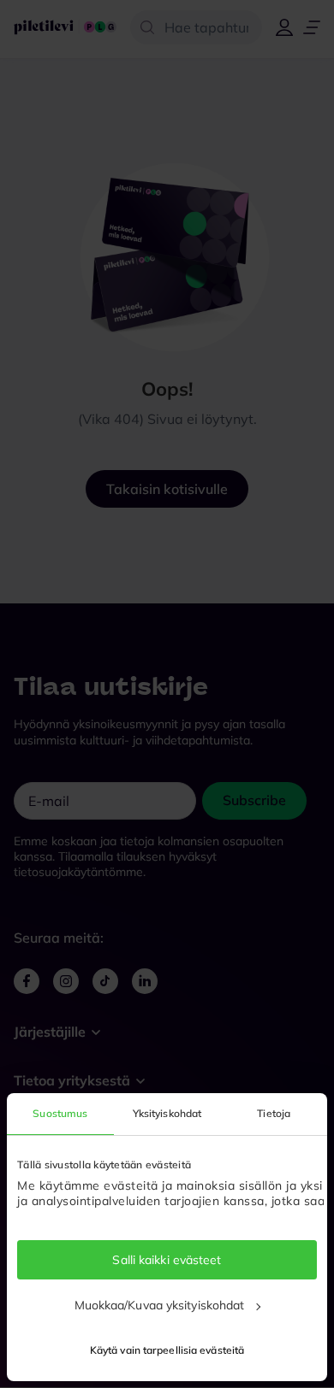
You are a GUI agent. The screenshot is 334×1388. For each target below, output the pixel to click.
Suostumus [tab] (60, 1113)
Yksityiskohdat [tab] (167, 1113)
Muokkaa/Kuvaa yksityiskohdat (160, 1305)
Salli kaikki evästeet (166, 1259)
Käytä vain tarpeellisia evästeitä (167, 1350)
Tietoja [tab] (273, 1113)
